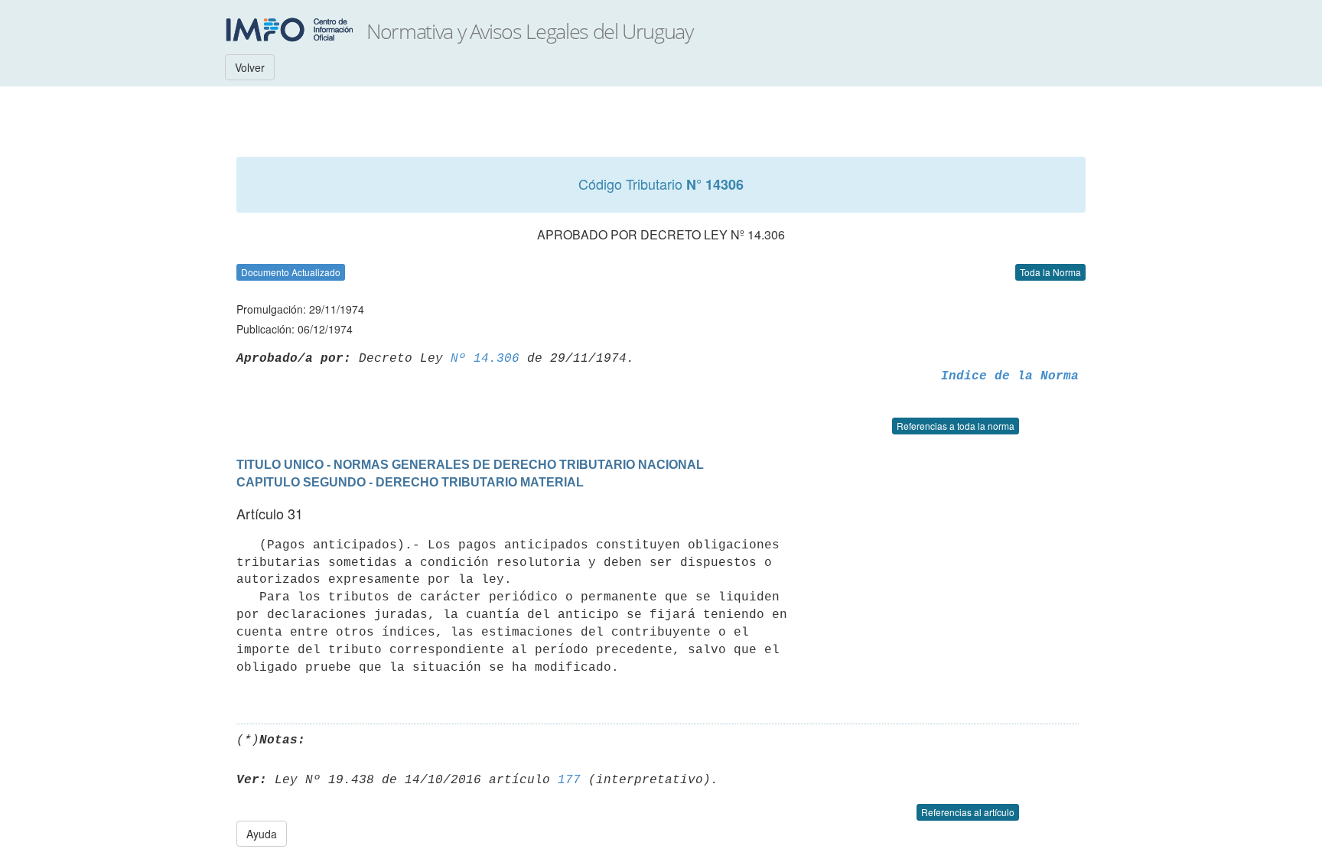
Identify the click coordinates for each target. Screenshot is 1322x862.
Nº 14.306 (485, 359)
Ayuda (261, 833)
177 (569, 780)
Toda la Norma (1050, 271)
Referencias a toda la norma (955, 425)
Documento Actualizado (290, 271)
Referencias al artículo (967, 811)
